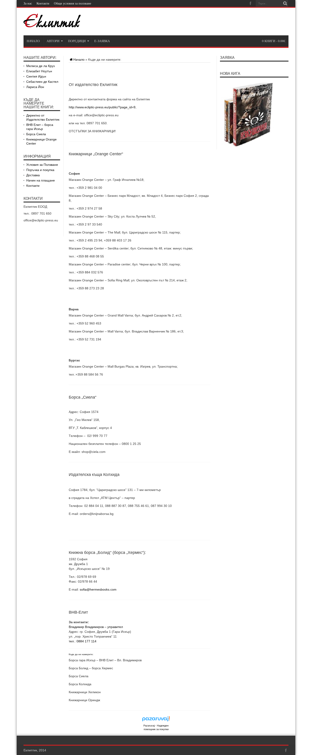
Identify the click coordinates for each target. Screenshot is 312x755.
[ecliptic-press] (52, 23)
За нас (28, 3)
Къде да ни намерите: (81, 654)
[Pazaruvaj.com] (156, 720)
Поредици (77, 41)
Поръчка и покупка (40, 170)
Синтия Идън (36, 76)
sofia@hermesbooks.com (97, 589)
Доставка (33, 175)
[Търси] (285, 3)
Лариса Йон (35, 87)
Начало (33, 41)
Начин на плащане (40, 180)
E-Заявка (102, 41)
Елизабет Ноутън (39, 71)
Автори (53, 41)
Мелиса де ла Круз (40, 66)
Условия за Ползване (42, 164)
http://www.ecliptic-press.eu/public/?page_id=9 (102, 107)
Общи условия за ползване (72, 3)
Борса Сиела (36, 134)
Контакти (43, 3)
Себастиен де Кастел (42, 81)
